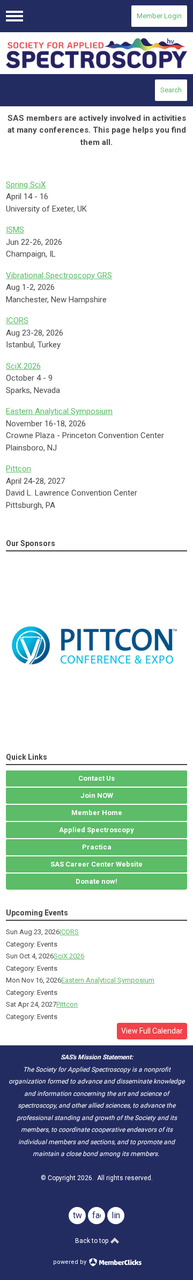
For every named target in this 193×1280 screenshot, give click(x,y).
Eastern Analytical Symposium (59, 411)
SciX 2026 (23, 366)
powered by (70, 1262)
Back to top (92, 1241)
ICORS (17, 320)
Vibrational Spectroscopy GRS (59, 275)
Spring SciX (26, 185)
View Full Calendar (152, 1031)
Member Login (159, 16)
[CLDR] (96, 53)
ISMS (15, 230)
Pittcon (18, 469)
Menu (14, 16)
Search (171, 90)
